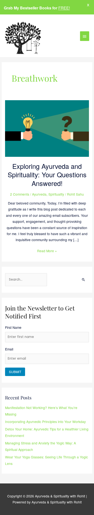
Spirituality (56, 194)
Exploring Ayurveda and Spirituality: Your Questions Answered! (47, 174)
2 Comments (19, 194)
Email (9, 349)
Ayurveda (39, 194)
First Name (13, 327)
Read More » (47, 250)
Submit (15, 371)
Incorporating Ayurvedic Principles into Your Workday (45, 421)
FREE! (64, 8)
